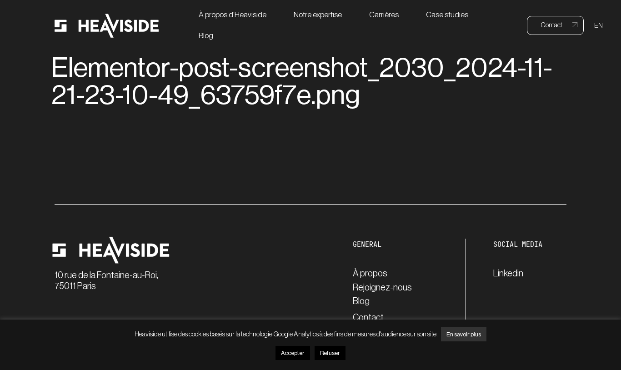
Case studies (447, 15)
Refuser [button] (330, 353)
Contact (368, 317)
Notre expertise (318, 15)
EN (598, 25)
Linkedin (508, 273)
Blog (206, 36)
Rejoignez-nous (382, 287)
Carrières (384, 15)
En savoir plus (463, 334)
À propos (370, 273)
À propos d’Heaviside (232, 15)
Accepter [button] (293, 353)
